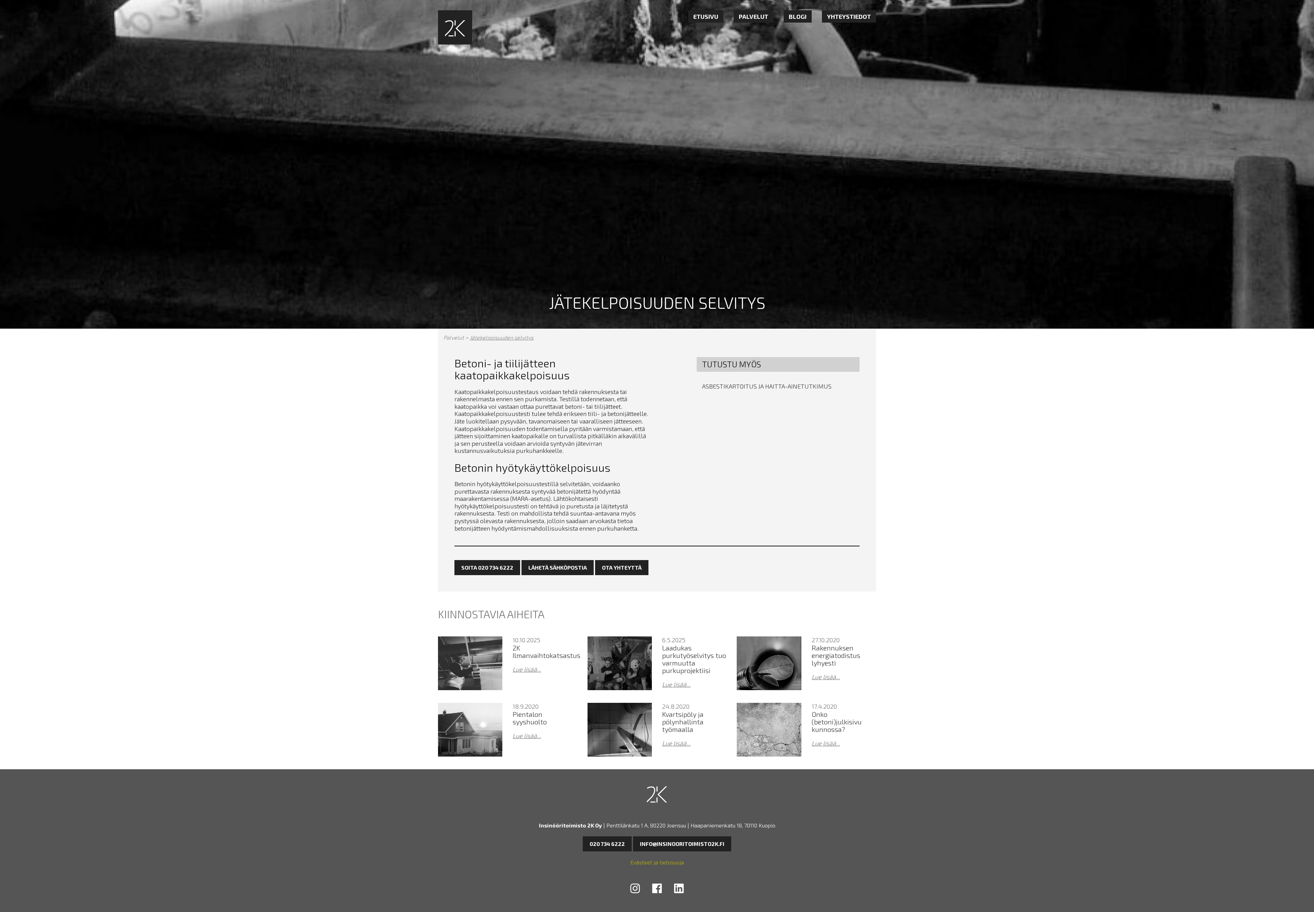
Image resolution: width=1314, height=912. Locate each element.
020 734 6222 (607, 843)
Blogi (798, 16)
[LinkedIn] (679, 889)
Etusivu (705, 16)
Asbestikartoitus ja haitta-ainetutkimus (767, 386)
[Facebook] (657, 889)
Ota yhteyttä (622, 567)
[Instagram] (635, 889)
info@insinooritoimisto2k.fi (682, 843)
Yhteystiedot (849, 16)
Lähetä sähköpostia (557, 567)
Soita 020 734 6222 (487, 567)
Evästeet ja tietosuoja (657, 862)
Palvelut (753, 16)
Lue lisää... (527, 669)
